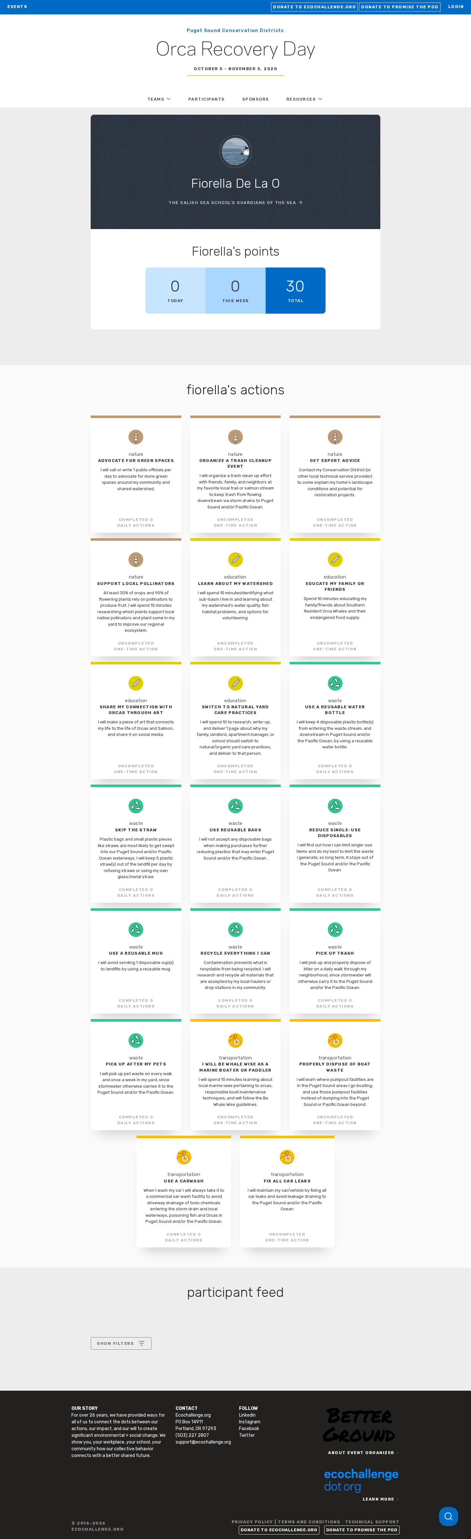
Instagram (249, 1422)
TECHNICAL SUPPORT (372, 1521)
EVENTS (17, 6)
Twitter (247, 1435)
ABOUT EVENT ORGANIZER (361, 1452)
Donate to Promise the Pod (400, 6)
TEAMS (156, 99)
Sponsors (255, 99)
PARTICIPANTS (206, 99)
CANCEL (106, 1398)
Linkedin (247, 1415)
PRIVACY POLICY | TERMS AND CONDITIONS (286, 1521)
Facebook (249, 1428)
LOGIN (456, 6)
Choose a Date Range (120, 1367)
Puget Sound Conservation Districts (235, 30)
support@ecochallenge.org (203, 1442)
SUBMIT (144, 1398)
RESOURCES (301, 99)
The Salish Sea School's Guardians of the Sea (232, 202)
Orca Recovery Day (236, 50)
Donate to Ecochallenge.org (314, 6)
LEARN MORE (378, 1499)
